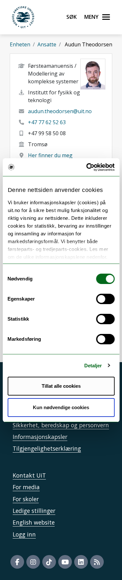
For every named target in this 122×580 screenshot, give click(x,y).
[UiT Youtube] (65, 562)
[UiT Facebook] (17, 562)
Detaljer (93, 365)
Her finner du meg (50, 155)
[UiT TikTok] (49, 562)
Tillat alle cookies (61, 386)
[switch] (105, 299)
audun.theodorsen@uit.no (60, 111)
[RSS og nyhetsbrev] (97, 562)
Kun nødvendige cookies (61, 407)
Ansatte (46, 44)
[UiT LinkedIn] (81, 562)
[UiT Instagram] (33, 562)
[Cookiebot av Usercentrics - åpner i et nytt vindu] (87, 167)
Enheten (20, 44)
